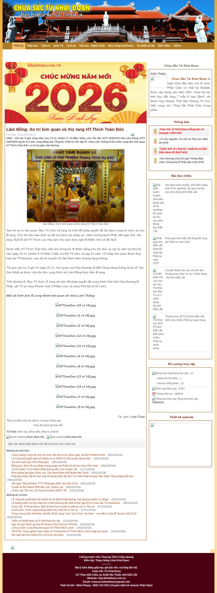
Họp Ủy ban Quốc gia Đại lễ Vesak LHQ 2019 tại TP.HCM (44, 524)
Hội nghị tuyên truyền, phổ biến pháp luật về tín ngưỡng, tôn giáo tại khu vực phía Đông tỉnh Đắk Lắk (186, 189)
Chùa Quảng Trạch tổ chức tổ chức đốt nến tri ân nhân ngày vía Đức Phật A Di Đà (58, 454)
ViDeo (177, 45)
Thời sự (19, 45)
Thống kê (155, 549)
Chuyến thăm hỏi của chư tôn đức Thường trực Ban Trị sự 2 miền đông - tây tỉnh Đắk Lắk (186, 274)
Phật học (32, 45)
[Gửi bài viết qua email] (132, 135)
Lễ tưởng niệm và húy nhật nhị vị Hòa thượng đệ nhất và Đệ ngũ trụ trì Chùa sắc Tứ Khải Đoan (65, 503)
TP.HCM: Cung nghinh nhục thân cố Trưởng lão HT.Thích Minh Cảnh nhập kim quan (59, 531)
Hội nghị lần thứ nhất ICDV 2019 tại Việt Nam (37, 535)
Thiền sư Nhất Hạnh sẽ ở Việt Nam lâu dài (35, 520)
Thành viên (113, 549)
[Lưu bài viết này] (143, 135)
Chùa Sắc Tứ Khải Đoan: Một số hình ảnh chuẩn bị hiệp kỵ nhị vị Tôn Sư (53, 506)
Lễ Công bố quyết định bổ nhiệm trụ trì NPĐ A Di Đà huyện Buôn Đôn (51, 458)
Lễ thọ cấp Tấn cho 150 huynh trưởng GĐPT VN (39, 490)
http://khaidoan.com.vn (112, 578)
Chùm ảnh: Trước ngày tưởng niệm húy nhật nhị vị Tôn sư (44, 510)
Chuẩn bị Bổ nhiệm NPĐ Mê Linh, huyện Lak (37, 487)
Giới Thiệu (164, 45)
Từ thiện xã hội (145, 45)
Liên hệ (135, 549)
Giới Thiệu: (158, 73)
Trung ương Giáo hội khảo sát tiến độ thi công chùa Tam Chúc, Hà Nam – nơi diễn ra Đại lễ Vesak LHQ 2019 (73, 513)
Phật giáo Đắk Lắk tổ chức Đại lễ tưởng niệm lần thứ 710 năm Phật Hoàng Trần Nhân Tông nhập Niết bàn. (72, 476)
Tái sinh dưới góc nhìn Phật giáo (30, 462)
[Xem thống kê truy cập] (22, 549)
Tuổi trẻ (45, 45)
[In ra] (137, 135)
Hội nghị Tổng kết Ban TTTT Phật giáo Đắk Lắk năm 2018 (44, 483)
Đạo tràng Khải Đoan (120, 45)
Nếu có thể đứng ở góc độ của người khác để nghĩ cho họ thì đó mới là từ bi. (105, 56)
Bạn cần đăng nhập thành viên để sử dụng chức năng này (41, 443)
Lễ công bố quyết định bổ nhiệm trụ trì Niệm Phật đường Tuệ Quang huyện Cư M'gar (60, 499)
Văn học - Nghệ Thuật (92, 45)
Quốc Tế (58, 45)
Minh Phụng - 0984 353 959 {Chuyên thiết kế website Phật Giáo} (114, 585)
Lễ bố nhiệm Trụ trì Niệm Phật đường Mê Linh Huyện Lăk (44, 469)
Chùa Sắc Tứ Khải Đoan (181, 65)
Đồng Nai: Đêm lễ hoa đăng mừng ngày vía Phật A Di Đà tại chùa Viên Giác (54, 465)
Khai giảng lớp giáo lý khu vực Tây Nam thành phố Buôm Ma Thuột (50, 472)
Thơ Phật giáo (69, 549)
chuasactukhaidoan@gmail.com (110, 581)
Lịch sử (71, 45)
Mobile (195, 549)
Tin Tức (92, 549)
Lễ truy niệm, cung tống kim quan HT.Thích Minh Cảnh (42, 527)
